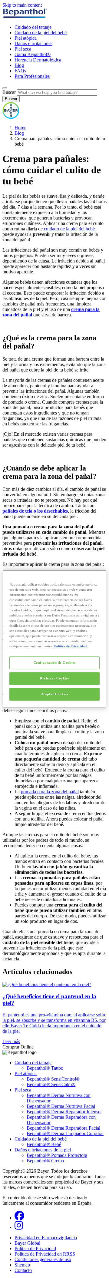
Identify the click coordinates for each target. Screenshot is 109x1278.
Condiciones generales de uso (43, 1259)
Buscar (9, 92)
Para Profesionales (32, 76)
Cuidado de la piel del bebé (41, 32)
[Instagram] (19, 1227)
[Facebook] (19, 1217)
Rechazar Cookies (54, 678)
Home (20, 127)
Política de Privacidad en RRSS (45, 1254)
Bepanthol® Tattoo (45, 1068)
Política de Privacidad (35, 1248)
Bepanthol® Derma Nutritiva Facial (61, 1106)
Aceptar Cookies (54, 694)
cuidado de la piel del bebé (69, 228)
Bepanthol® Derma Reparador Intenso (64, 1111)
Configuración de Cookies (55, 663)
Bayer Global (27, 1243)
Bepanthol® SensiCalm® (51, 1084)
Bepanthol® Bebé (44, 1144)
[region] (54, 639)
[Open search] (4, 88)
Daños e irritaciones (33, 43)
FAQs (20, 70)
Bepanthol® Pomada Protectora (57, 1155)
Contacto (23, 1270)
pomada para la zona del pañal (50, 791)
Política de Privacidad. (71, 646)
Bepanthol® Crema (45, 1160)
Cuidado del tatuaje (33, 27)
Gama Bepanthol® (33, 54)
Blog (19, 65)
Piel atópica (26, 38)
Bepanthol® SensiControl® (53, 1079)
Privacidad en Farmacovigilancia (46, 1237)
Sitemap (22, 1264)
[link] (54, 1013)
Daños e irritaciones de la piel (43, 1149)
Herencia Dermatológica (38, 59)
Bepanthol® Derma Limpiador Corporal (65, 1133)
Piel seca (23, 48)
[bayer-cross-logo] (10, 117)
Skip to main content (22, 5)
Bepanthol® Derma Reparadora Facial (63, 1128)
